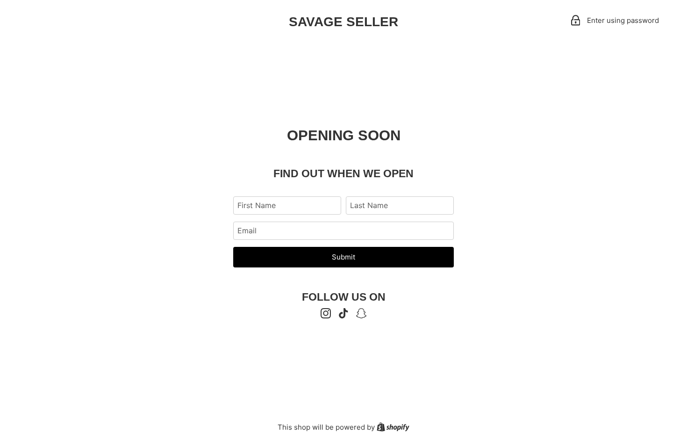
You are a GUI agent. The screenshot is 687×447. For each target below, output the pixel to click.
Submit (343, 256)
